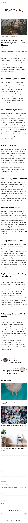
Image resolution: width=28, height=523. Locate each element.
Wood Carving (14, 10)
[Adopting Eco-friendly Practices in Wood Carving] (14, 391)
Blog (2, 475)
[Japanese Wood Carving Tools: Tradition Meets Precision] (14, 415)
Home (2, 472)
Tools (2, 503)
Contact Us (4, 478)
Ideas (2, 497)
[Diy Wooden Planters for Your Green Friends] (14, 438)
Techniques (4, 47)
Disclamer (3, 481)
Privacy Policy (4, 484)
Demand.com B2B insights (8, 489)
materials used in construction (9, 487)
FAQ (2, 494)
